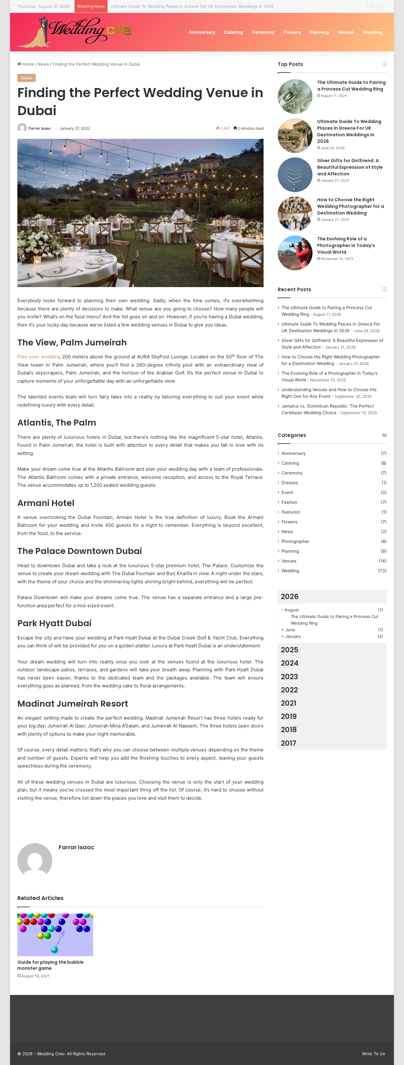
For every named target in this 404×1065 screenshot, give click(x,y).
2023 (289, 677)
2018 (289, 730)
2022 (289, 690)
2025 (290, 650)
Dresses (290, 482)
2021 (288, 703)
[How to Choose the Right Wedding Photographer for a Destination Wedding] (295, 214)
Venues (346, 32)
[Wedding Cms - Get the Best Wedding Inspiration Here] (77, 32)
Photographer (295, 541)
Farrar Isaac (40, 128)
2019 (289, 716)
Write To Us (373, 1053)
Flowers (292, 32)
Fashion (289, 502)
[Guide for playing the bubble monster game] (55, 935)
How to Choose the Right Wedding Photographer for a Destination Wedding (350, 206)
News (43, 64)
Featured (291, 512)
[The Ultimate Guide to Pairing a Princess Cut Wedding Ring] (295, 96)
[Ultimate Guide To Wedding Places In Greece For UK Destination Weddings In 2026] (295, 135)
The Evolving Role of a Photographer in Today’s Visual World (346, 245)
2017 (288, 743)
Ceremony (263, 32)
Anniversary (202, 32)
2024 (290, 663)
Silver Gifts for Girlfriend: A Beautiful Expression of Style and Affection (350, 167)
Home (27, 64)
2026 (290, 596)
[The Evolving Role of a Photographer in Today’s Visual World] (295, 253)
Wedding (372, 32)
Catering (233, 32)
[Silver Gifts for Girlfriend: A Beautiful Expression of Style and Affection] (295, 174)
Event (287, 492)
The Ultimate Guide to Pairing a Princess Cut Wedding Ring (351, 85)
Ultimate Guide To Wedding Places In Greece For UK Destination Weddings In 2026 (349, 131)
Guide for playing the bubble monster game (50, 965)
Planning (319, 32)
